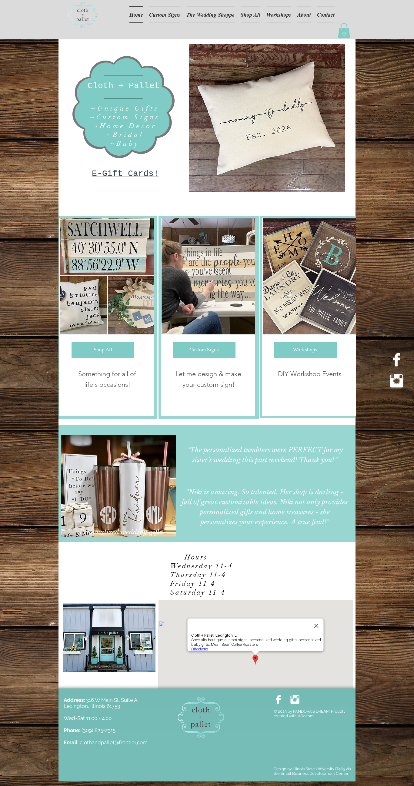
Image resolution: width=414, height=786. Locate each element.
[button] (344, 30)
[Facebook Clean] (396, 359)
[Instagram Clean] (396, 381)
